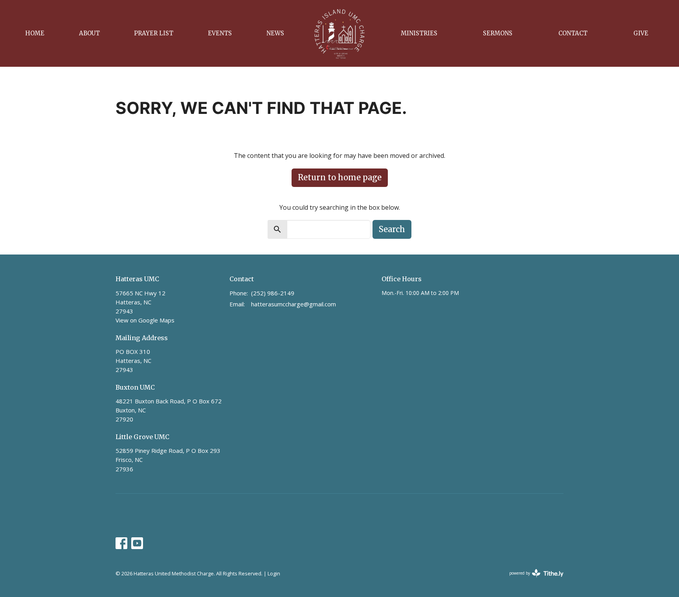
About (89, 33)
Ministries (419, 33)
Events (220, 33)
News (275, 33)
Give (640, 33)
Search (392, 229)
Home (34, 33)
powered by (532, 579)
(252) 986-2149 (272, 293)
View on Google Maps (145, 320)
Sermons (497, 33)
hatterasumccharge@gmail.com (293, 304)
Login (274, 573)
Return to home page (340, 177)
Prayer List (153, 33)
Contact (572, 33)
